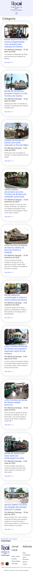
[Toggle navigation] (16, 13)
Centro (25, 564)
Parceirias (15, 563)
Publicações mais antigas (9, 539)
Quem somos (16, 556)
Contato (14, 559)
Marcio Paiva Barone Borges (24, 567)
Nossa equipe (16, 561)
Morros (25, 562)
